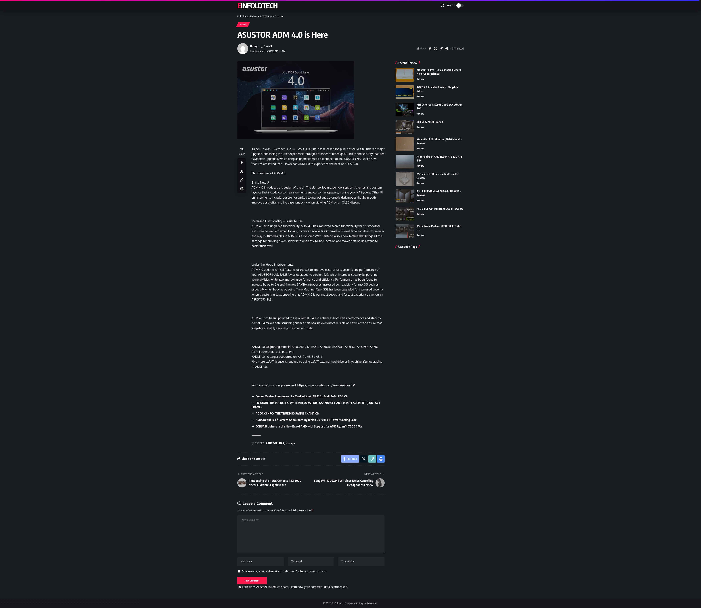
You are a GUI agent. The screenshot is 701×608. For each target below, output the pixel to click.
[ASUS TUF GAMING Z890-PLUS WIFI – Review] (405, 196)
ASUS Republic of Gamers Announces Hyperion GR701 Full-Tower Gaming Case (306, 420)
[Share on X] (435, 49)
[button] (442, 5)
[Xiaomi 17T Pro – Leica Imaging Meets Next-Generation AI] (405, 75)
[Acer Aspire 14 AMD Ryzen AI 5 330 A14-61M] (405, 161)
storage (290, 443)
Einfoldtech (257, 5)
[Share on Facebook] (429, 49)
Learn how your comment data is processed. (319, 587)
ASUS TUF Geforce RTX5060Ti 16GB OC (440, 208)
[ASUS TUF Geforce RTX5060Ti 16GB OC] (405, 214)
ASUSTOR (272, 443)
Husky (253, 46)
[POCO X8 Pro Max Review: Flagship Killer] (405, 92)
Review (420, 78)
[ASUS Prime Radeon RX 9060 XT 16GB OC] (405, 231)
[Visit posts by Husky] (242, 48)
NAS (281, 443)
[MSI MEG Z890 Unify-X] (405, 127)
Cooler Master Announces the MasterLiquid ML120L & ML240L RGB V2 (301, 396)
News (243, 24)
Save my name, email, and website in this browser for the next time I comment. (284, 571)
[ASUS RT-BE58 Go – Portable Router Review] (405, 179)
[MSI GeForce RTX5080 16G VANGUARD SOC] (405, 109)
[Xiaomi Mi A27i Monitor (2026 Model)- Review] (405, 144)
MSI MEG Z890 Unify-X (430, 121)
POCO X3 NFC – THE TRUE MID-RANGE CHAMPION (287, 413)
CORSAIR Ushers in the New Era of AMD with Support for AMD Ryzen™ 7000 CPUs (309, 426)
